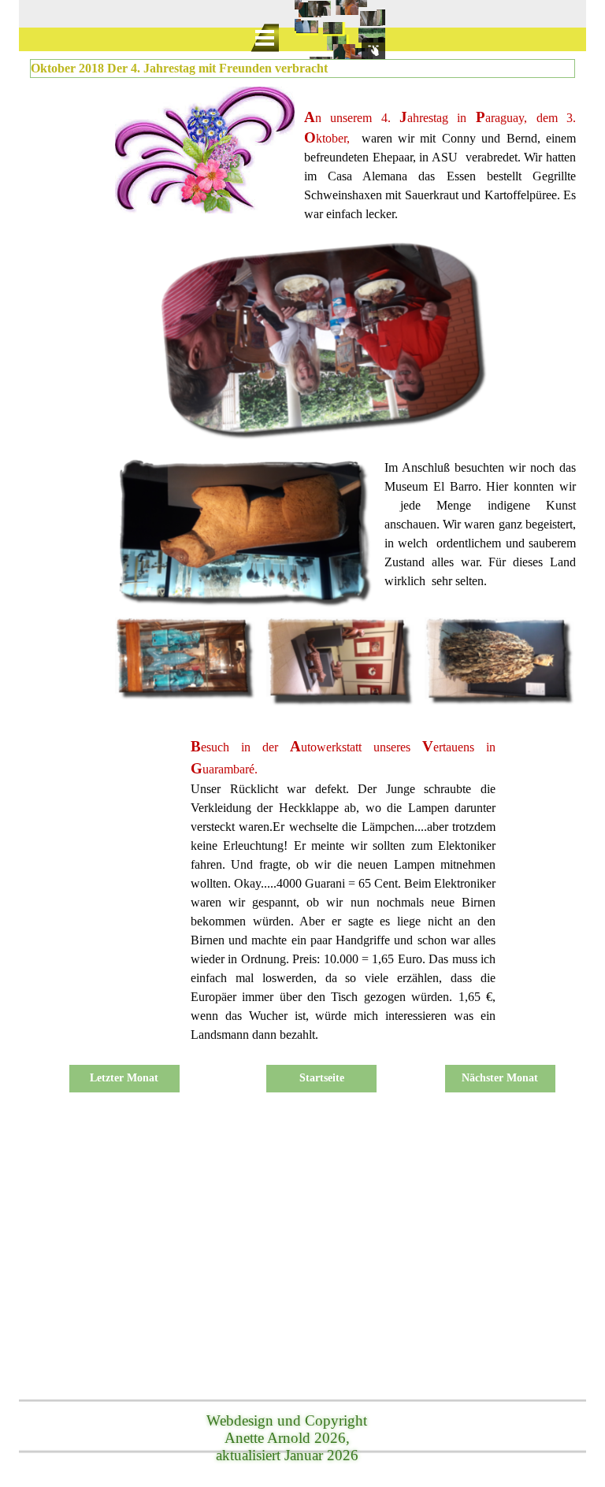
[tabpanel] (440, 155)
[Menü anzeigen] (265, 38)
